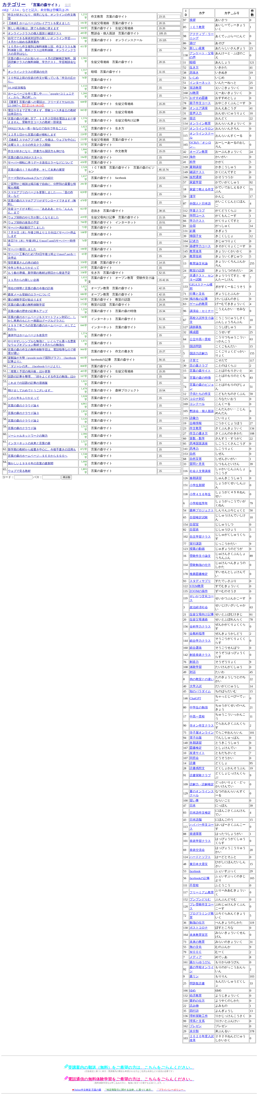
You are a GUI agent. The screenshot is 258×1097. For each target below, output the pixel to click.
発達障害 (196, 833)
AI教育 (194, 92)
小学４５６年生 (200, 494)
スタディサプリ (200, 581)
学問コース (197, 215)
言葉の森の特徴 (200, 377)
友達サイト (197, 752)
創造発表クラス (200, 654)
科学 (193, 161)
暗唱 (193, 62)
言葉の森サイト (200, 370)
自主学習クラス (200, 536)
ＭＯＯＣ (196, 952)
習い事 (194, 800)
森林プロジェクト (202, 510)
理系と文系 (197, 1021)
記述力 (194, 241)
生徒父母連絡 (199, 619)
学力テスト (197, 220)
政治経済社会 (199, 607)
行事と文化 (197, 293)
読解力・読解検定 (202, 784)
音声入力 (196, 113)
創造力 (194, 661)
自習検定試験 (199, 517)
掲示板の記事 (199, 298)
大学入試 (196, 686)
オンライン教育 (200, 123)
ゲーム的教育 (199, 303)
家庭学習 (196, 182)
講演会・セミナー (202, 311)
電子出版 (196, 737)
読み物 (194, 1005)
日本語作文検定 (200, 812)
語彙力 (194, 418)
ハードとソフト (200, 857)
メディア (196, 957)
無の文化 (196, 946)
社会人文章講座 (200, 471)
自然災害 (196, 458)
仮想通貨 (196, 177)
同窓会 (194, 758)
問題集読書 (197, 983)
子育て (194, 360)
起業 (193, 230)
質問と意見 (197, 463)
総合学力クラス (200, 640)
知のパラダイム (200, 691)
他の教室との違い (202, 679)
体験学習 (196, 666)
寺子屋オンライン (202, 732)
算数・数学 (197, 438)
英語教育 (196, 87)
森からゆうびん (200, 962)
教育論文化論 (199, 263)
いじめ (194, 77)
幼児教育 (196, 995)
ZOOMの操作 (199, 591)
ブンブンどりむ (200, 899)
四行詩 (194, 1010)
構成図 (194, 332)
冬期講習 (196, 742)
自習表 (194, 529)
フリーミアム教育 (202, 892)
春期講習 (196, 478)
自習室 (194, 524)
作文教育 (196, 428)
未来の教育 (197, 941)
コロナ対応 (197, 398)
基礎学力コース (200, 246)
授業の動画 (197, 548)
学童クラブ (197, 210)
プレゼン (196, 1026)
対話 (193, 672)
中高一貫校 (197, 716)
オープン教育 (199, 151)
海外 (193, 156)
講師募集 (196, 327)
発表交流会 (197, 850)
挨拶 (193, 19)
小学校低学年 (199, 503)
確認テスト (197, 172)
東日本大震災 (199, 864)
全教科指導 (197, 633)
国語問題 (196, 346)
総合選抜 (196, 647)
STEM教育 (197, 586)
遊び (193, 43)
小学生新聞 (197, 485)
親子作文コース (200, 103)
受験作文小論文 (200, 555)
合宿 (193, 225)
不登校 (194, 885)
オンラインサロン (202, 128)
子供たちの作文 (200, 393)
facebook (195, 871)
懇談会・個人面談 (202, 411)
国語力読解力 (199, 353)
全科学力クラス (200, 626)
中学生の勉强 (199, 707)
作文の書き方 (199, 433)
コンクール (197, 404)
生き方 (194, 67)
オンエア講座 (199, 108)
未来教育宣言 (199, 934)
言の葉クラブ (199, 365)
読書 (193, 763)
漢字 (193, 196)
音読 (193, 118)
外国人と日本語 (200, 203)
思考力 (194, 448)
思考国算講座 (199, 443)
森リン (194, 976)
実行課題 (196, 543)
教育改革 (196, 251)
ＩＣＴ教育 (197, 27)
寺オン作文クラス (202, 725)
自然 (193, 453)
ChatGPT (195, 698)
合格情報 (196, 423)
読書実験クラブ (200, 775)
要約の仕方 (197, 1000)
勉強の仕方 (197, 922)
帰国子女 (196, 236)
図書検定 (196, 747)
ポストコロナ (199, 927)
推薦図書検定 (199, 574)
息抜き (194, 72)
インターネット (200, 82)
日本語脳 (196, 819)
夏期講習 (196, 167)
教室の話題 (197, 270)
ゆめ (193, 990)
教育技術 (196, 256)
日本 (193, 805)
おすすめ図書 (199, 98)
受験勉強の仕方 (200, 565)
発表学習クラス (200, 840)
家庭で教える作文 (202, 189)
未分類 (194, 1031)
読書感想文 (197, 768)
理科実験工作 (199, 1015)
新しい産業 (197, 48)
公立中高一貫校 (200, 339)
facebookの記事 (200, 878)
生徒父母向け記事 (202, 614)
